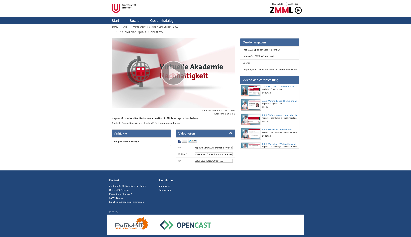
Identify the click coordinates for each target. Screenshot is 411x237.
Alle (125, 26)
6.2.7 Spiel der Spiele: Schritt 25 (138, 32)
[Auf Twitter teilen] (192, 141)
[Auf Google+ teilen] (184, 141)
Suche (135, 21)
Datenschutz (165, 190)
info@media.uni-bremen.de (130, 202)
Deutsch (276, 4)
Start (116, 21)
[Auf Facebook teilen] (179, 141)
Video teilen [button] (186, 133)
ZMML (115, 26)
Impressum (164, 186)
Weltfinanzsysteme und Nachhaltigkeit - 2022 (156, 26)
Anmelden (293, 4)
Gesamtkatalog (162, 21)
